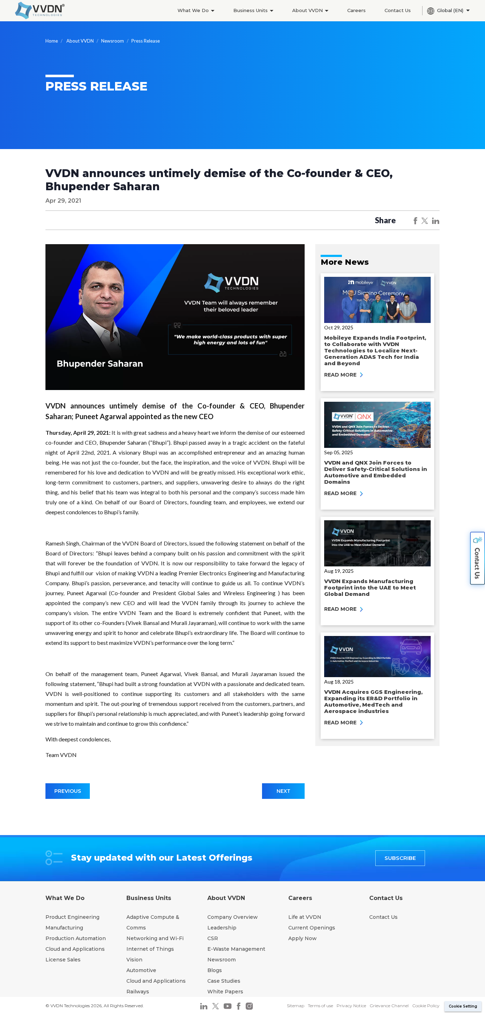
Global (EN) (451, 10)
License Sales (63, 959)
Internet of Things (150, 949)
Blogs (214, 970)
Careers (356, 10)
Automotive (141, 970)
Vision (134, 959)
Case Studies (223, 981)
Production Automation (75, 938)
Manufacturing (64, 928)
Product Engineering (72, 917)
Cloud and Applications (75, 949)
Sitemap (295, 1005)
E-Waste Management (236, 949)
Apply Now (302, 938)
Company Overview (232, 917)
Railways (137, 991)
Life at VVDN (304, 917)
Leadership (221, 928)
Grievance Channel (389, 1005)
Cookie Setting (463, 1006)
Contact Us (398, 10)
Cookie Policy (426, 1005)
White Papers (225, 991)
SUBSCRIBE (400, 858)
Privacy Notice (351, 1005)
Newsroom (112, 41)
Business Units (251, 10)
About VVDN (308, 10)
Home (51, 41)
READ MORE (341, 375)
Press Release (145, 41)
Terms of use (320, 1005)
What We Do (194, 10)
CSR (212, 938)
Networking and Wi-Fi (155, 938)
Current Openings (311, 928)
